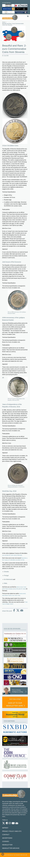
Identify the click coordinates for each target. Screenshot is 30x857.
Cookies (5, 841)
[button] (3, 854)
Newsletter (7, 845)
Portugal (6, 575)
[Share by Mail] (21, 611)
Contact (5, 834)
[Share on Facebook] (14, 611)
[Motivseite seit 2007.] (15, 131)
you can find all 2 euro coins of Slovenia (12, 555)
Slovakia (6, 571)
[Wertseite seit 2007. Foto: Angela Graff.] (15, 105)
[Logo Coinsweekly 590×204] (10, 17)
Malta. (5, 583)
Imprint (5, 828)
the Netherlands (8, 579)
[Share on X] (18, 611)
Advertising (7, 838)
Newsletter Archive (10, 848)
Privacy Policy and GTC (12, 831)
